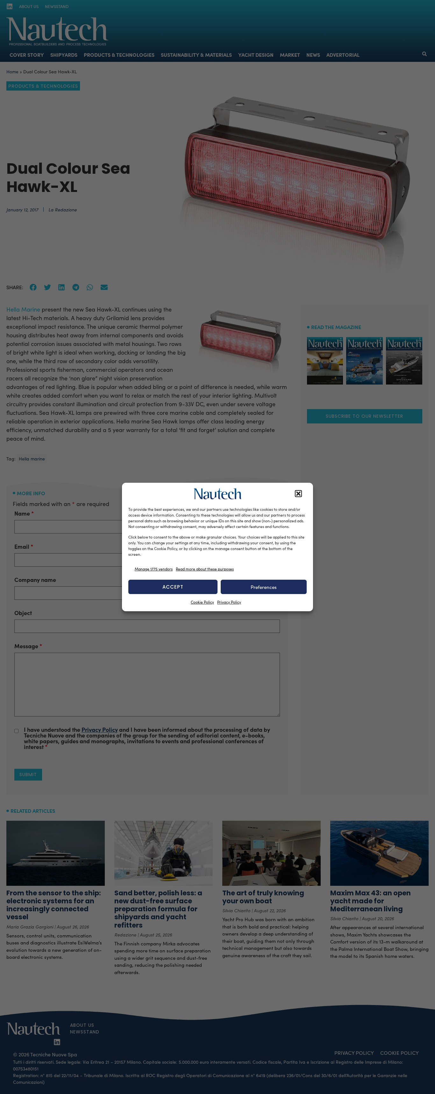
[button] (298, 494)
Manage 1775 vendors (154, 568)
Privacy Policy (229, 602)
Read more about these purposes (205, 568)
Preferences (264, 587)
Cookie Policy (202, 602)
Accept (172, 587)
